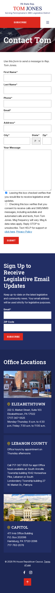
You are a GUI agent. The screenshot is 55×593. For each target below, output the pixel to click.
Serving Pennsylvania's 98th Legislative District (27, 8)
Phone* (8, 98)
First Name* (11, 72)
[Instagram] (31, 573)
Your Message (12, 147)
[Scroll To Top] (27, 582)
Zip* (45, 135)
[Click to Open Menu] (47, 22)
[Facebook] (24, 573)
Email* (7, 110)
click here (10, 231)
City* (7, 135)
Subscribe (20, 22)
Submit (11, 240)
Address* (9, 123)
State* (36, 135)
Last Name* (10, 84)
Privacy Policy (24, 231)
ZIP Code (9, 322)
